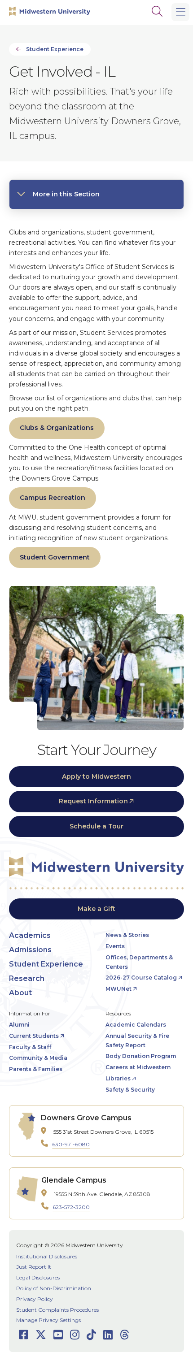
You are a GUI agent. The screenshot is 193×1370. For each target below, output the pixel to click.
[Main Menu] (180, 12)
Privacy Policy (34, 1299)
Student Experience (54, 49)
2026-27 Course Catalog (141, 977)
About (20, 992)
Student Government (55, 557)
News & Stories (127, 935)
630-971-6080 (71, 1144)
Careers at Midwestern (138, 1067)
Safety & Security (130, 1089)
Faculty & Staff (30, 1047)
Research (26, 978)
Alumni (19, 1024)
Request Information (93, 801)
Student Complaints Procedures (57, 1309)
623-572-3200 (71, 1207)
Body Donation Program (140, 1056)
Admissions (30, 949)
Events (115, 946)
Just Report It (33, 1266)
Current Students (34, 1035)
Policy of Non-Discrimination (53, 1288)
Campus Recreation (52, 498)
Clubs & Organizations (57, 428)
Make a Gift (96, 909)
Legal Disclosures (38, 1277)
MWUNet (118, 988)
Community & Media (38, 1057)
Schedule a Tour (96, 826)
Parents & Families (35, 1069)
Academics (30, 935)
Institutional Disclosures (46, 1256)
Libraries (118, 1078)
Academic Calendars (135, 1024)
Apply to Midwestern (96, 776)
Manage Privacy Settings (48, 1320)
